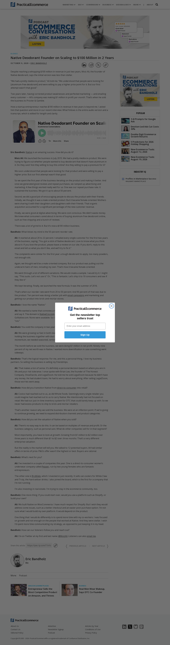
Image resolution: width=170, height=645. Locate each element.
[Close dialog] (111, 306)
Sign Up (85, 335)
